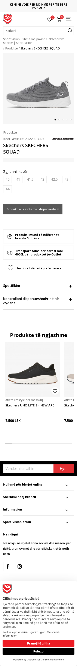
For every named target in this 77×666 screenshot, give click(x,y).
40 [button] (7, 179)
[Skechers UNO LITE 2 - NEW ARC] (32, 369)
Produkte (11, 48)
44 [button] (7, 189)
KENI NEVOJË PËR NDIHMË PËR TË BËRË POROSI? (38, 6)
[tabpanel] (38, 88)
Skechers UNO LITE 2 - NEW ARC (29, 405)
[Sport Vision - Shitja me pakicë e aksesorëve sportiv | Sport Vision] (7, 18)
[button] (38, 30)
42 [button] (42, 179)
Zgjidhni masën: (16, 172)
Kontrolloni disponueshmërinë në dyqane (31, 300)
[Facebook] (7, 566)
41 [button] (18, 179)
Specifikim (11, 285)
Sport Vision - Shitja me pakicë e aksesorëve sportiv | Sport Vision (33, 41)
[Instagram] (19, 566)
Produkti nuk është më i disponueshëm (33, 209)
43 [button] (66, 179)
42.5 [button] (54, 179)
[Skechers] (63, 138)
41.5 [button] (30, 179)
